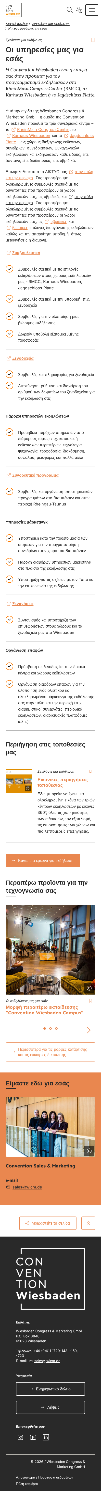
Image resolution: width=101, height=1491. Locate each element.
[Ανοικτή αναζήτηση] (69, 10)
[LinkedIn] (45, 1437)
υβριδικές (52, 196)
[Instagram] (20, 1437)
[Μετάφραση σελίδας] (79, 10)
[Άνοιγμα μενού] (91, 10)
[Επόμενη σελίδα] (89, 1030)
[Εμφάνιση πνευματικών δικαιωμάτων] (88, 1150)
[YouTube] (33, 1437)
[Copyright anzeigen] (25, 785)
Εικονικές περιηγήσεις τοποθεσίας (63, 782)
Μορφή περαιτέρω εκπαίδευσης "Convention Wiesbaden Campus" (44, 1010)
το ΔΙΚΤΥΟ (49, 171)
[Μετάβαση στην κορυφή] (88, 1223)
